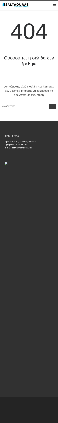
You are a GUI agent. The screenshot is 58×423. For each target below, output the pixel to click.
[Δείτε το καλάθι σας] (48, 5)
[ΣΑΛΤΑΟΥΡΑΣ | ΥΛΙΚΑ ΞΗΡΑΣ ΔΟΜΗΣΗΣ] (15, 5)
